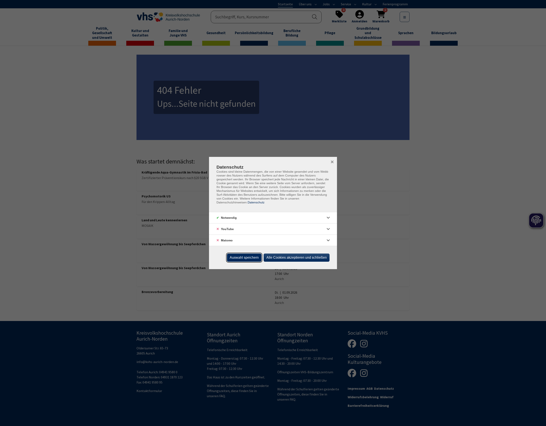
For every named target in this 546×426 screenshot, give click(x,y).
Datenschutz (256, 202)
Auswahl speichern (244, 257)
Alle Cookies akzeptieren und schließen (296, 257)
